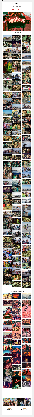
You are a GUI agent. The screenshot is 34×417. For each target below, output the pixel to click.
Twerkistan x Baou (24, 409)
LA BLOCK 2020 (9, 409)
